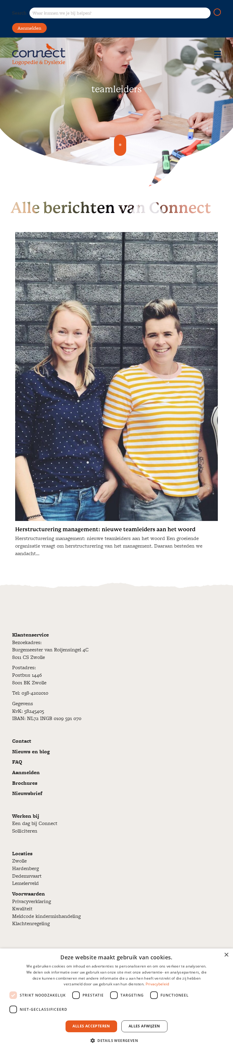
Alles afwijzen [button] (144, 1026)
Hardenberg (25, 868)
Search (19, 12)
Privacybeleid (157, 984)
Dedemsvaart (27, 875)
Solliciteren (24, 830)
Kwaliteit (22, 908)
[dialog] (116, 999)
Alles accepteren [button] (91, 1026)
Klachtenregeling (31, 923)
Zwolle (19, 860)
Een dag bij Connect (34, 823)
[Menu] (217, 54)
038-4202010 (35, 692)
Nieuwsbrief (27, 793)
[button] (217, 12)
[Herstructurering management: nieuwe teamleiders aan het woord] (116, 397)
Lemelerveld (25, 883)
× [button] (226, 955)
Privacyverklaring (31, 901)
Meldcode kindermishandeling (46, 916)
